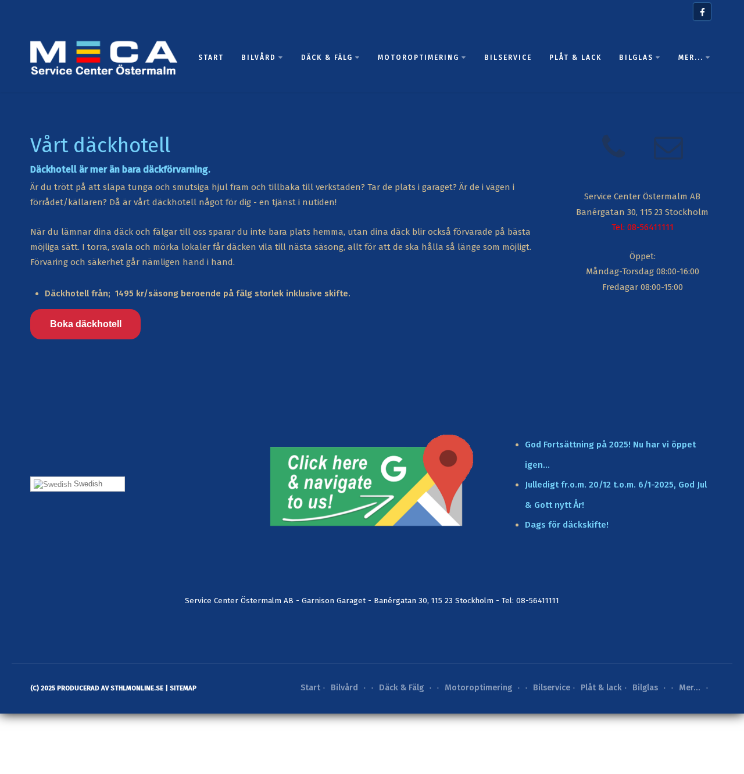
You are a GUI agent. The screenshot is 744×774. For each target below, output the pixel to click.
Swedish (86, 483)
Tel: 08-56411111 (642, 227)
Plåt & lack (575, 57)
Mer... (690, 57)
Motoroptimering (418, 57)
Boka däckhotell (85, 324)
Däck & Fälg (327, 57)
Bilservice (508, 57)
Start (211, 57)
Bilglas (636, 57)
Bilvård (258, 57)
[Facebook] (702, 11)
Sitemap (183, 688)
